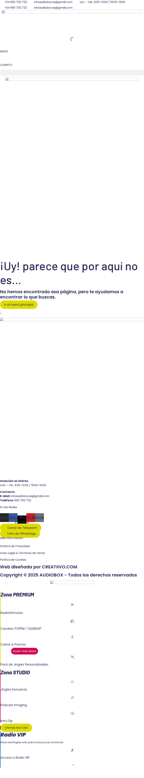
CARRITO (6, 65)
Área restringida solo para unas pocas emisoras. (32, 742)
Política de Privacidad (15, 546)
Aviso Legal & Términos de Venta (22, 553)
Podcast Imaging (14, 705)
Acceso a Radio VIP (15, 758)
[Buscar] (69, 39)
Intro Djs (7, 721)
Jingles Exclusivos (14, 689)
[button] (72, 73)
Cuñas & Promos (13, 644)
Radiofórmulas (12, 613)
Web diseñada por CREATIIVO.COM (38, 567)
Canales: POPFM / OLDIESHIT (21, 629)
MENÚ (4, 51)
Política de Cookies (13, 560)
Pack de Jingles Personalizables (24, 664)
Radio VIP (13, 734)
